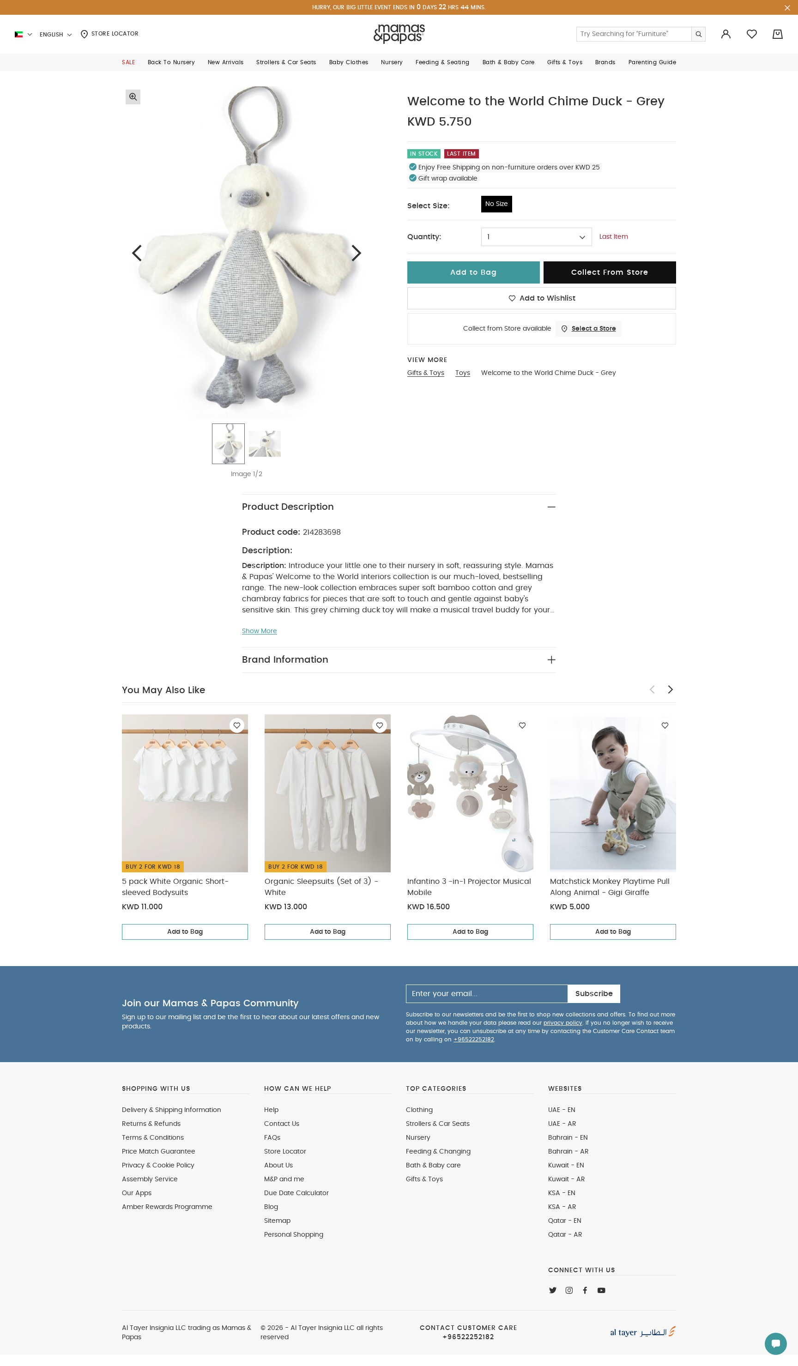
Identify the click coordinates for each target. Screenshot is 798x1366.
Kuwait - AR (566, 1179)
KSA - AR (562, 1207)
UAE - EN (561, 1110)
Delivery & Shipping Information (171, 1110)
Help (271, 1110)
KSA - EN (561, 1193)
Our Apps (136, 1193)
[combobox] (536, 237)
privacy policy (563, 1023)
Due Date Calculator (296, 1193)
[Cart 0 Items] (777, 34)
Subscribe (594, 993)
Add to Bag (185, 932)
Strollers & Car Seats (438, 1124)
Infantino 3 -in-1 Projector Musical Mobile (469, 887)
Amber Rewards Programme (167, 1207)
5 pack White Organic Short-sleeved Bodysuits (175, 887)
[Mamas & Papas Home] (399, 34)
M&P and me (284, 1179)
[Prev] (137, 253)
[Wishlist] (237, 725)
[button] (128, 62)
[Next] (356, 253)
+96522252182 (473, 1039)
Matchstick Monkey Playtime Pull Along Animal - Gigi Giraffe (610, 887)
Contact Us (281, 1124)
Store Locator (114, 33)
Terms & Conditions (153, 1138)
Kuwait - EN (566, 1165)
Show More (259, 631)
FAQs (272, 1138)
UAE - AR (562, 1124)
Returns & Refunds (151, 1124)
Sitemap (277, 1221)
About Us (278, 1165)
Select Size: (428, 206)
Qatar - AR (565, 1235)
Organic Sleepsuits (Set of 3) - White (321, 887)
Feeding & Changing (438, 1151)
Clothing (419, 1110)
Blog (271, 1207)
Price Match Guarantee (158, 1151)
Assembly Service (150, 1179)
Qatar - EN (564, 1221)
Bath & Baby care (433, 1165)
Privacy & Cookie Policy (158, 1165)
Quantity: (424, 237)
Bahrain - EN (568, 1138)
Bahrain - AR (568, 1151)
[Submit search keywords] (698, 34)
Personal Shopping (293, 1235)
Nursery (418, 1138)
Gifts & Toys (424, 1179)
